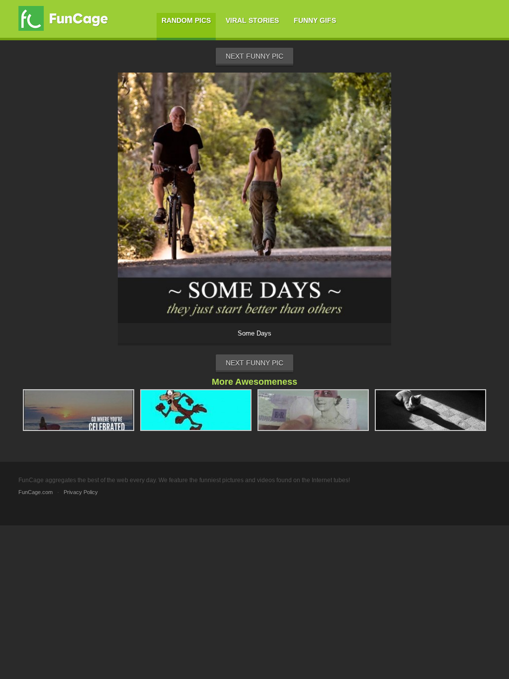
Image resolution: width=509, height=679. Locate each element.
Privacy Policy (81, 492)
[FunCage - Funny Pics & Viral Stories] (65, 18)
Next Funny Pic (254, 56)
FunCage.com (35, 492)
